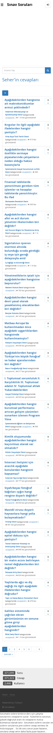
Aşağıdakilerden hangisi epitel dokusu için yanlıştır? (21, 535)
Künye (12, 695)
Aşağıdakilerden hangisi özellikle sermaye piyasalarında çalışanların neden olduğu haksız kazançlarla (22, 157)
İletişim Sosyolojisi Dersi (16, 342)
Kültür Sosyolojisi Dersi (15, 452)
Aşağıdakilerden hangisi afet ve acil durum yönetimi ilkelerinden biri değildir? (22, 220)
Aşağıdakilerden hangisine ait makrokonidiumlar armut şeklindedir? (22, 103)
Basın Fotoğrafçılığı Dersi (16, 368)
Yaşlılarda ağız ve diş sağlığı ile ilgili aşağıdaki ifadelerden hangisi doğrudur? (21, 587)
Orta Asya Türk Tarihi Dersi (17, 136)
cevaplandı (9, 117)
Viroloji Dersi (11, 522)
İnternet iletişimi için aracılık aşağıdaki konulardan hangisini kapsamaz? (19, 467)
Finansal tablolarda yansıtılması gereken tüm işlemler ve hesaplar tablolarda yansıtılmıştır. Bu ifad (22, 189)
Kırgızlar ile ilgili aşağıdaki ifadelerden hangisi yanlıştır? (22, 128)
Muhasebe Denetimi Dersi (16, 201)
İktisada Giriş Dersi (13, 572)
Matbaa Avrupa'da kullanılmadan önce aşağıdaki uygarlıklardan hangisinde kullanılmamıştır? (21, 330)
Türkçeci (18, 702)
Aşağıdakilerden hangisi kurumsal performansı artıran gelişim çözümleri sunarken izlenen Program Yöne (22, 411)
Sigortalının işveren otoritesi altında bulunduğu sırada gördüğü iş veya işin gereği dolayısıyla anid (22, 250)
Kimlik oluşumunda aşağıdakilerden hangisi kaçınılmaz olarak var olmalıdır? (20, 442)
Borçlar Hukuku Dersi (14, 313)
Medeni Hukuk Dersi (14, 287)
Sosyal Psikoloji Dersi (14, 394)
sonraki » (8, 654)
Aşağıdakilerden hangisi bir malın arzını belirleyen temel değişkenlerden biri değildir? (22, 562)
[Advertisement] (26, 37)
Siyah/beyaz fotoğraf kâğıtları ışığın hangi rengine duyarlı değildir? (21, 491)
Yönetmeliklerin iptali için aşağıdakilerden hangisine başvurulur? (22, 279)
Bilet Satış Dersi (12, 634)
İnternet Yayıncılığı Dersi (16, 478)
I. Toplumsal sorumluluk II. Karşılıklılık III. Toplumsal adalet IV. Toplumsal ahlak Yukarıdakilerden (22, 383)
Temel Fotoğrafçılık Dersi (16, 500)
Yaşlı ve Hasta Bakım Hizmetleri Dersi (21, 598)
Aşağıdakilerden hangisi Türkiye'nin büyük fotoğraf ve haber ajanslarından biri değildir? (22, 358)
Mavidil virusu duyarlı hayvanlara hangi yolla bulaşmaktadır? (20, 513)
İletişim (5, 695)
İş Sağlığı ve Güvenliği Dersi (17, 262)
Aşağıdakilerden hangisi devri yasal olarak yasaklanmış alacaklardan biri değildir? (22, 303)
